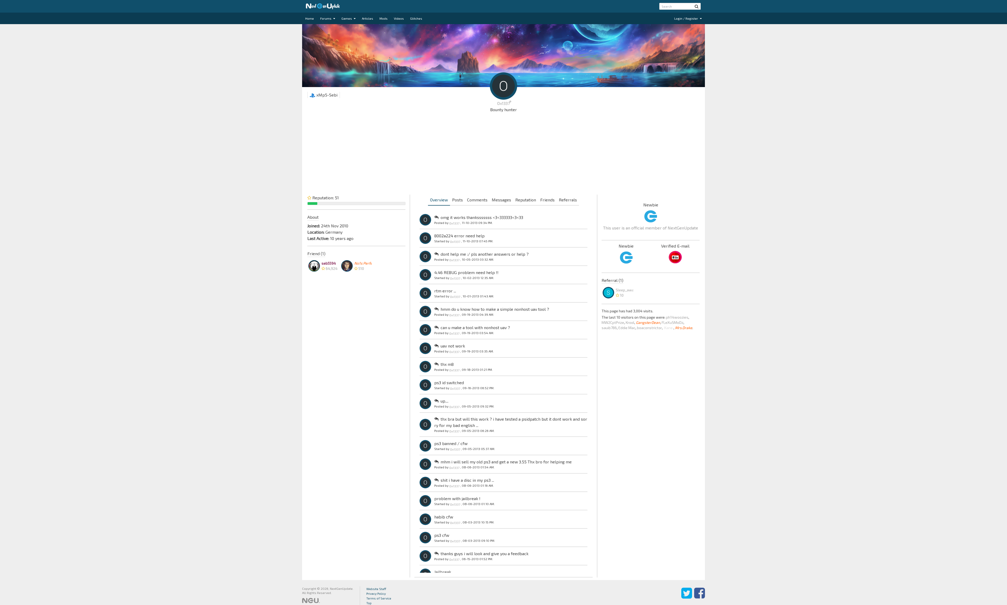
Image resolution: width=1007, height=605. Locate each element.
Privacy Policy (376, 593)
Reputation (525, 199)
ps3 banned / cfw (451, 443)
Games (347, 18)
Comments (477, 199)
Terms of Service (378, 598)
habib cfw (443, 516)
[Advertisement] (503, 154)
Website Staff (376, 589)
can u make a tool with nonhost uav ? (475, 327)
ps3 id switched (449, 382)
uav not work (453, 345)
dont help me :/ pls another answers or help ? (485, 253)
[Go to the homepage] (323, 6)
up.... (444, 400)
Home (309, 18)
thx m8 (447, 364)
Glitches (416, 18)
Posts (457, 199)
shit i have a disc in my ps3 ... (467, 480)
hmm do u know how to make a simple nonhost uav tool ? (495, 309)
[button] (697, 6)
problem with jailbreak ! (457, 498)
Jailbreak (442, 571)
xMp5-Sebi (326, 94)
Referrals (568, 199)
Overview (439, 199)
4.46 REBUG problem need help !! (466, 272)
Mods (383, 18)
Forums (326, 18)
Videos (399, 18)
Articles (367, 18)
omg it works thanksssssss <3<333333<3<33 (482, 217)
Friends (547, 199)
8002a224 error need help (459, 235)
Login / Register (686, 18)
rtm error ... (445, 290)
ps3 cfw (441, 535)
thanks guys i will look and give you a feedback (484, 553)
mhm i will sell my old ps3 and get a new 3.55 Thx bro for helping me (506, 461)
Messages (501, 199)
